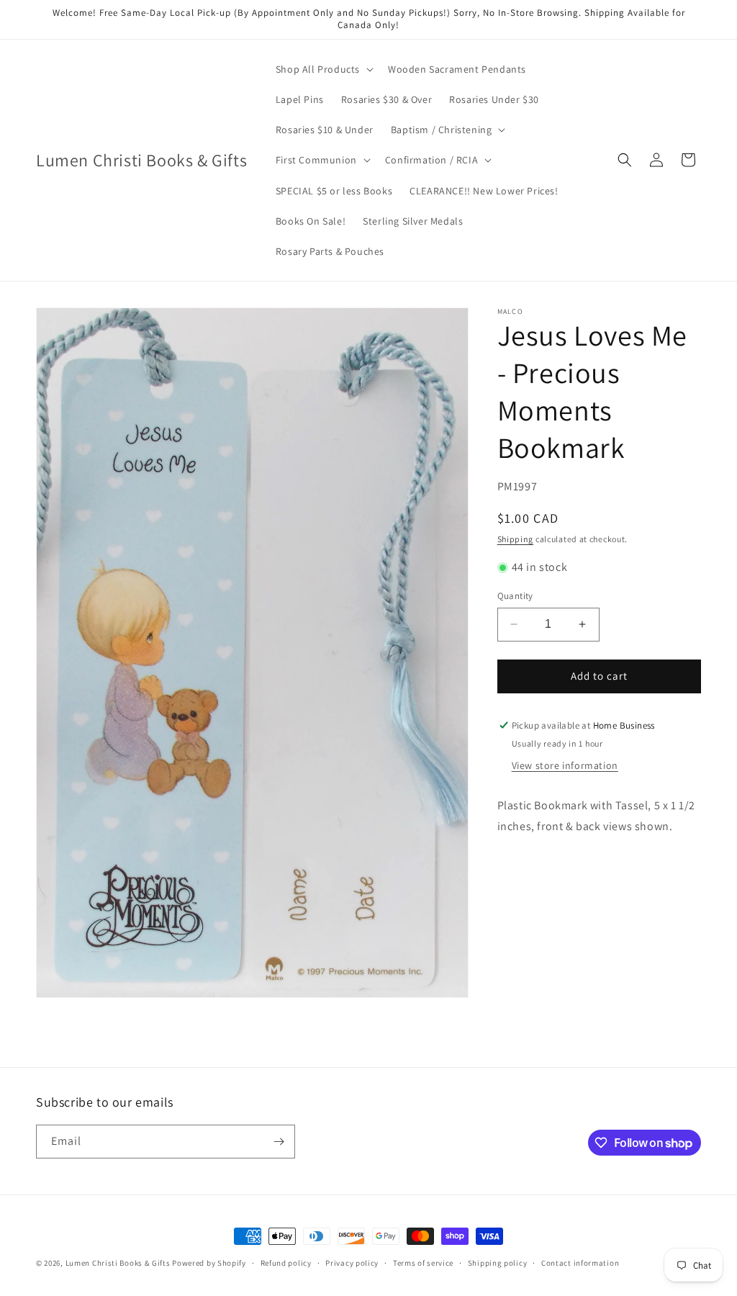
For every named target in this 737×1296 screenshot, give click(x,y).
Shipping (515, 539)
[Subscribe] (278, 1141)
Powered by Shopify (209, 1263)
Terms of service (423, 1263)
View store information (565, 765)
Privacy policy (352, 1263)
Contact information (580, 1263)
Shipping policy (498, 1263)
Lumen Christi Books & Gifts (118, 1263)
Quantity (515, 596)
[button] (323, 69)
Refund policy (286, 1263)
